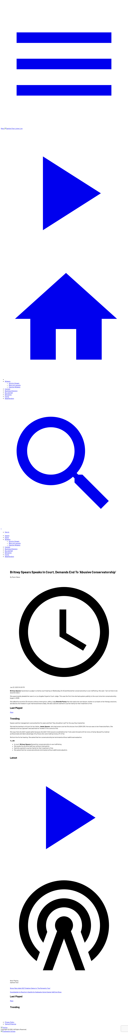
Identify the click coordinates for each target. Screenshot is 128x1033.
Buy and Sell (9, 393)
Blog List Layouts (15, 385)
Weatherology (9, 398)
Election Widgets (14, 387)
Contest (7, 389)
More (11, 712)
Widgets (7, 381)
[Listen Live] (64, 816)
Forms (7, 396)
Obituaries (8, 395)
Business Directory (11, 391)
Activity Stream (14, 383)
